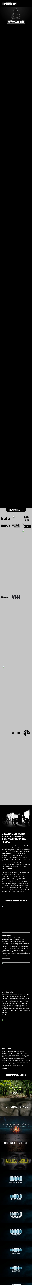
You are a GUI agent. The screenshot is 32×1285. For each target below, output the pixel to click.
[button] (28, 3)
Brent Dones (6, 846)
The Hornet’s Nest (15, 848)
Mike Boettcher (17, 846)
